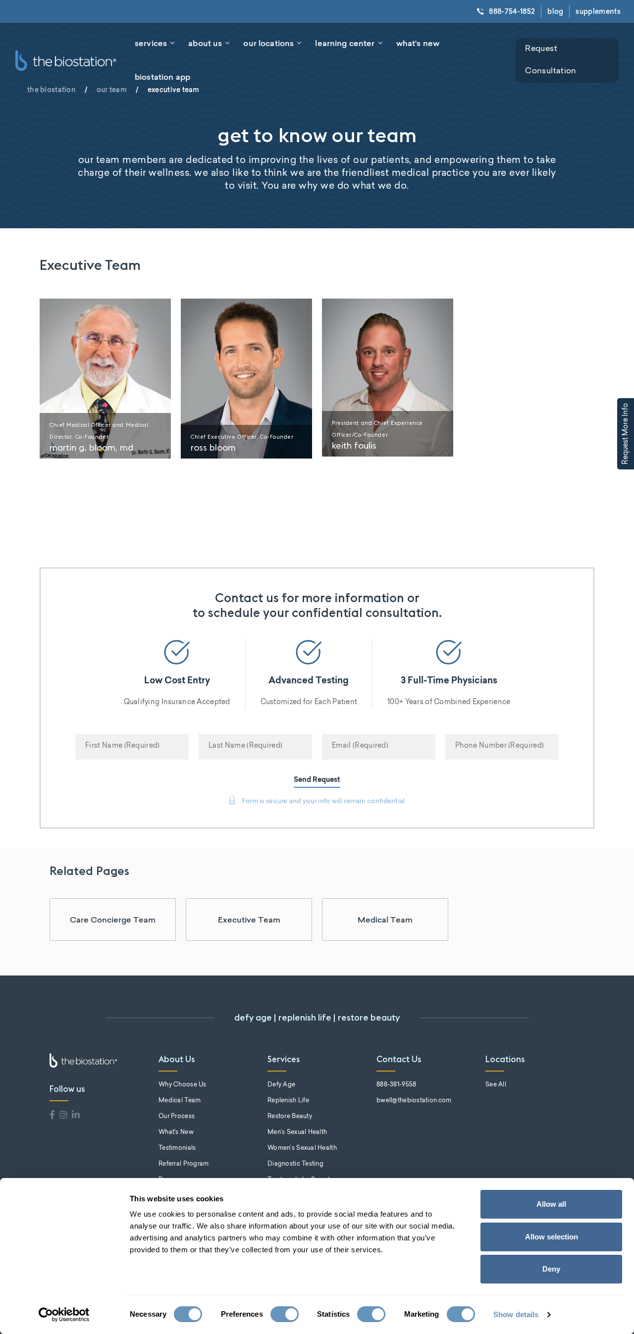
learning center (344, 43)
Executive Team (249, 919)
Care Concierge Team (113, 919)
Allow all (551, 1204)
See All (495, 1085)
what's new (418, 43)
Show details (515, 1314)
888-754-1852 (512, 11)
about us (205, 43)
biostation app (162, 77)
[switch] (284, 1314)
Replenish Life (288, 1101)
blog (555, 11)
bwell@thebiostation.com (413, 1101)
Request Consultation (550, 60)
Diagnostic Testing (295, 1164)
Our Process (176, 1117)
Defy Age (281, 1085)
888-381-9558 (396, 1085)
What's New (176, 1132)
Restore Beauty (289, 1117)
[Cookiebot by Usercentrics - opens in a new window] (64, 1314)
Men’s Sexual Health (297, 1132)
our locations (268, 43)
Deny (551, 1269)
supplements (598, 11)
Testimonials (177, 1148)
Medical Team (385, 919)
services (151, 43)
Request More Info (626, 433)
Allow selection (551, 1236)
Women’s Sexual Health (302, 1148)
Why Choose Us (182, 1085)
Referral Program (183, 1164)
